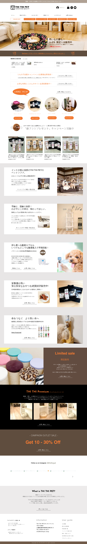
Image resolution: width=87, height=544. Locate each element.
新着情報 (19, 58)
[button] (68, 7)
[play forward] (21, 127)
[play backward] (11, 127)
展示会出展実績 (65, 526)
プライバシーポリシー (67, 538)
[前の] (6, 36)
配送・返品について (66, 533)
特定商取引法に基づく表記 (67, 535)
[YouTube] (75, 7)
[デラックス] (45, 47)
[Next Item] (74, 414)
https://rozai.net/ (16, 332)
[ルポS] (41, 47)
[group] (43, 148)
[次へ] (81, 36)
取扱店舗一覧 (65, 528)
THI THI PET (22, 7)
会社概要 (64, 523)
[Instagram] (71, 7)
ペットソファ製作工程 (67, 531)
